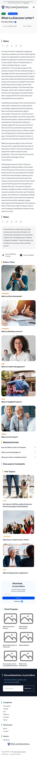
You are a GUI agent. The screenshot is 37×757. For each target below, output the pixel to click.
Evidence (6, 714)
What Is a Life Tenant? (9, 437)
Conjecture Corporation (19, 751)
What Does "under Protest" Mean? (16, 540)
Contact (6, 731)
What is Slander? (24, 645)
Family (3, 434)
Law (2, 364)
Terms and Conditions (15, 754)
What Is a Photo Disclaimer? (11, 296)
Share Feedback (28, 255)
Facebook (6, 740)
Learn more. (26, 2)
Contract (5, 293)
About (5, 728)
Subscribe (18, 598)
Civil (3, 399)
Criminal (5, 709)
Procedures (7, 706)
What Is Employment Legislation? (15, 573)
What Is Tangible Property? (11, 402)
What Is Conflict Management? (13, 367)
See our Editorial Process (10, 255)
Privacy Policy (4, 754)
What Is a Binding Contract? (12, 331)
